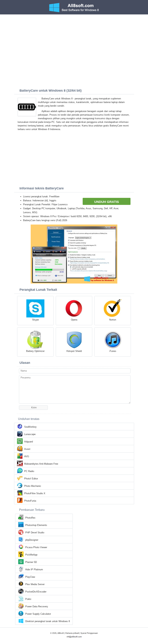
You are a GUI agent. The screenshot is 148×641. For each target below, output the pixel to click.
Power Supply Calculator (38, 614)
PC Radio (29, 471)
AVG (26, 456)
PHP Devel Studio (34, 532)
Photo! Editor (31, 478)
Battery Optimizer (35, 351)
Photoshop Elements (36, 525)
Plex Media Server (35, 584)
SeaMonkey (30, 426)
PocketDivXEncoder (35, 591)
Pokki (28, 599)
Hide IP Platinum (34, 569)
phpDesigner (31, 540)
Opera (74, 319)
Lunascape (30, 434)
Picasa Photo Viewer (36, 547)
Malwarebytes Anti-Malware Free (41, 463)
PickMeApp (31, 554)
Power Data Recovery (36, 606)
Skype (35, 319)
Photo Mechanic (32, 486)
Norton (112, 319)
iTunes (112, 351)
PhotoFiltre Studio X (34, 493)
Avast (27, 449)
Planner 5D (31, 562)
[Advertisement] (74, 41)
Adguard (28, 441)
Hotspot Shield (74, 351)
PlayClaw (30, 577)
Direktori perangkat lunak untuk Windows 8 (47, 621)
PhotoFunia (30, 500)
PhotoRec (30, 517)
